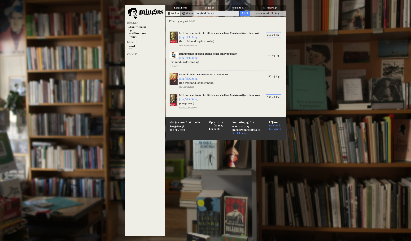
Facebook (275, 125)
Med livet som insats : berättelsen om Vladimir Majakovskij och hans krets (219, 33)
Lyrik (131, 30)
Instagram (275, 129)
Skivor (132, 42)
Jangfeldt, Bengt (188, 37)
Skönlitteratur (137, 27)
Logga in (209, 7)
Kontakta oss (239, 7)
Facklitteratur (137, 33)
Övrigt (132, 37)
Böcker (132, 22)
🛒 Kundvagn (270, 7)
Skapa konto (180, 7)
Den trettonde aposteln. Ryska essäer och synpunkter (208, 53)
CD (130, 49)
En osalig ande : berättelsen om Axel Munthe (203, 74)
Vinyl (131, 46)
